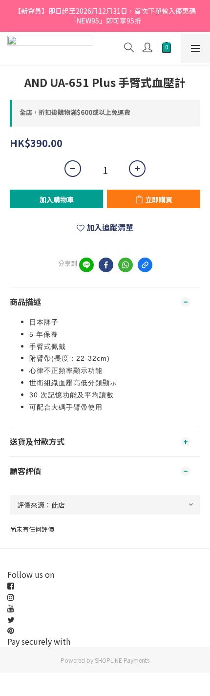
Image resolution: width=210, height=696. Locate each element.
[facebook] (106, 265)
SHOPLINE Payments (122, 660)
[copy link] (145, 265)
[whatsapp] (125, 265)
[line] (86, 265)
